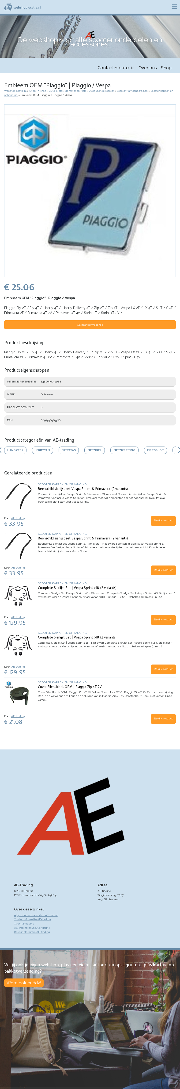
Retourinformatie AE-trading (32, 932)
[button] (90, 275)
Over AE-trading (24, 923)
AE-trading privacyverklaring (32, 927)
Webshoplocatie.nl (15, 90)
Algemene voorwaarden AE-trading (36, 915)
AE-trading (18, 518)
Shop (166, 67)
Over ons (148, 67)
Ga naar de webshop (90, 324)
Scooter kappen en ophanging (62, 484)
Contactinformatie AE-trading (32, 919)
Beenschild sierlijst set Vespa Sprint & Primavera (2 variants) (83, 489)
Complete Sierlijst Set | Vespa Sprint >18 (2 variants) (77, 588)
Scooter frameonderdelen (132, 90)
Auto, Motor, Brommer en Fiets (67, 90)
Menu (174, 7)
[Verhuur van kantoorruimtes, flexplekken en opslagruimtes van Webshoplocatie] (22, 7)
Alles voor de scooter (101, 90)
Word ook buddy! (24, 982)
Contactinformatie (116, 67)
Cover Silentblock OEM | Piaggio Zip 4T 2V (70, 687)
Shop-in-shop (38, 90)
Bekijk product (163, 520)
